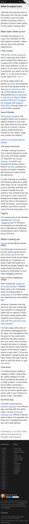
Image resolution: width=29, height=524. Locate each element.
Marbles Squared (8, 406)
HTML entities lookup (14, 55)
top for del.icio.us (12, 89)
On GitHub (17, 467)
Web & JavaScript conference (18, 506)
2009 (3, 483)
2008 (3, 484)
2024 (3, 454)
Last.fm (4, 243)
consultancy (21, 502)
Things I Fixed (17, 455)
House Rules (17, 463)
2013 (3, 475)
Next (26, 1)
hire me (7, 507)
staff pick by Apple (10, 97)
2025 (3, 452)
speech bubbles (12, 116)
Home (2, 1)
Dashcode (5, 294)
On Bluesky (17, 469)
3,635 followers (15, 497)
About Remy (17, 448)
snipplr (21, 387)
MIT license (17, 518)
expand (4, 187)
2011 (3, 479)
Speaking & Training (19, 452)
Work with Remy (18, 450)
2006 (3, 488)
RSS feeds (17, 471)
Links (15, 454)
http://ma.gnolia (19, 94)
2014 (3, 473)
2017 (3, 467)
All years (4, 448)
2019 (3, 463)
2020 (3, 461)
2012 (3, 477)
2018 (3, 465)
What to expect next (11, 6)
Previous (21, 1)
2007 (3, 486)
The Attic (16, 465)
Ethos (15, 461)
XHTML (11, 167)
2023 (3, 455)
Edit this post (15, 437)
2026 (3, 450)
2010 (3, 481)
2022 (3, 457)
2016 (3, 469)
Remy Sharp (11, 516)
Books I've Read (18, 459)
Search (5, 2)
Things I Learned (18, 457)
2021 (3, 459)
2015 (3, 471)
